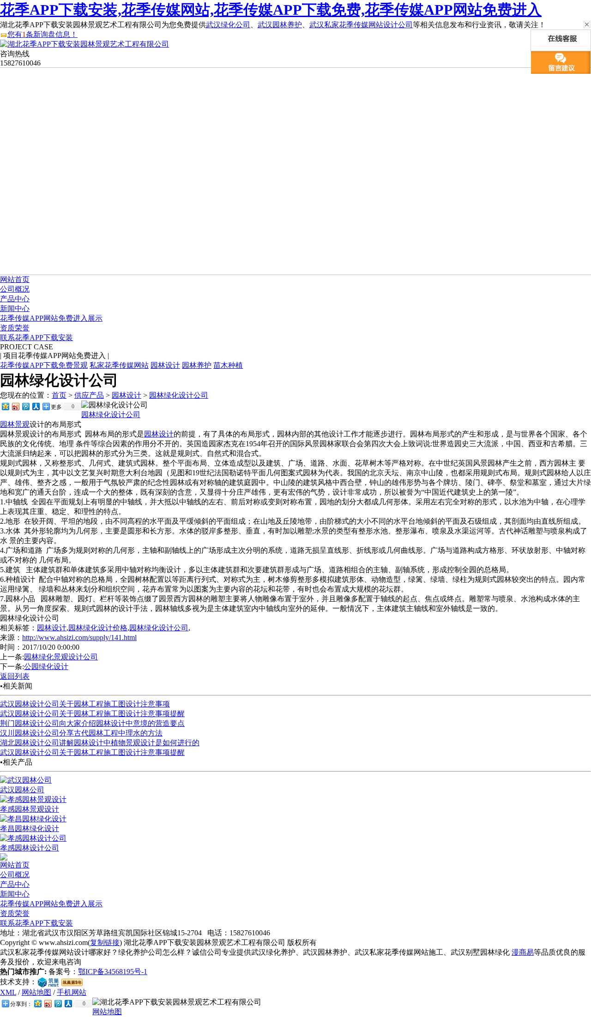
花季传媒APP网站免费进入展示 (51, 318)
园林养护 (196, 365)
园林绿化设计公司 (178, 395)
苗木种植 (228, 365)
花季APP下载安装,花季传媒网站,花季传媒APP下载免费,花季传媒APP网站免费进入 (271, 9)
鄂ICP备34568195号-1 (112, 971)
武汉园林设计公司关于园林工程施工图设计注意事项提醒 (92, 714)
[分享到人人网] (35, 406)
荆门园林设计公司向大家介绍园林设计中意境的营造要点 (92, 723)
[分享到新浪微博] (15, 406)
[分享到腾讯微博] (25, 406)
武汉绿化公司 (228, 25)
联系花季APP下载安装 (36, 337)
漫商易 (523, 952)
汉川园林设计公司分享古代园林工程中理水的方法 (81, 733)
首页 (59, 395)
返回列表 (15, 676)
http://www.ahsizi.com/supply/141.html (79, 637)
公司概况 (15, 289)
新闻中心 (15, 308)
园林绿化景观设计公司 (61, 657)
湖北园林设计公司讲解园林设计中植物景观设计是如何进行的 (99, 743)
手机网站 (71, 992)
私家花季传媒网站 (119, 365)
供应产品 (89, 395)
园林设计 (165, 365)
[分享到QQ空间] (5, 406)
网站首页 (15, 279)
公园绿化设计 (46, 666)
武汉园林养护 (280, 25)
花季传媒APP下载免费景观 (44, 365)
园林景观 (15, 424)
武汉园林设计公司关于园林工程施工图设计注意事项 (85, 704)
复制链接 (105, 942)
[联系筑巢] (48, 982)
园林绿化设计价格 (97, 628)
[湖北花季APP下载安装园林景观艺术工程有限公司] (84, 44)
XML (8, 992)
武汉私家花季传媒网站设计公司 (361, 25)
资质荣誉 (15, 328)
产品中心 (15, 299)
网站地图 (36, 992)
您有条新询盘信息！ (42, 34)
